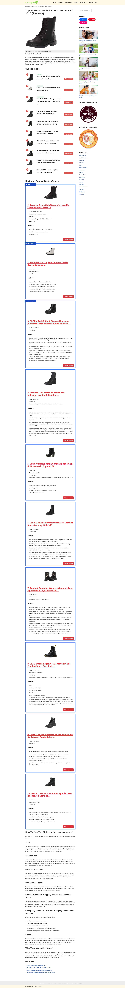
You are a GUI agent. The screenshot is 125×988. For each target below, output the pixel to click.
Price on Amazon (68, 78)
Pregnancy (81, 184)
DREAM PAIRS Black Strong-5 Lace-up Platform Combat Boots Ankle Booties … (49, 101)
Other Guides (82, 177)
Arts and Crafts (82, 155)
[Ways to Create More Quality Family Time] (88, 48)
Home (54, 2)
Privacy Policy (43, 983)
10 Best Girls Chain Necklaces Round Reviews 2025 (39, 970)
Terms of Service (52, 983)
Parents (76, 2)
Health (80, 165)
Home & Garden (83, 167)
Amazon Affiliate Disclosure (64, 983)
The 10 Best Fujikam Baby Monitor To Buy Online (39, 967)
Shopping (81, 189)
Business (81, 160)
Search (95, 10)
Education (81, 162)
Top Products (82, 191)
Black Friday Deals (83, 158)
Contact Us (74, 983)
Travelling (81, 194)
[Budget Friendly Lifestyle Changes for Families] (88, 90)
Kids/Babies (60, 2)
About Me (81, 983)
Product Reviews (83, 187)
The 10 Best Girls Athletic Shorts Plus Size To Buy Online (41, 972)
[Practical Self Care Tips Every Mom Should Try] (88, 34)
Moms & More (82, 174)
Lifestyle (81, 172)
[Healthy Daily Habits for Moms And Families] (88, 62)
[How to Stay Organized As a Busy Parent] (88, 76)
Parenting (81, 179)
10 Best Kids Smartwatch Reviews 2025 (36, 965)
